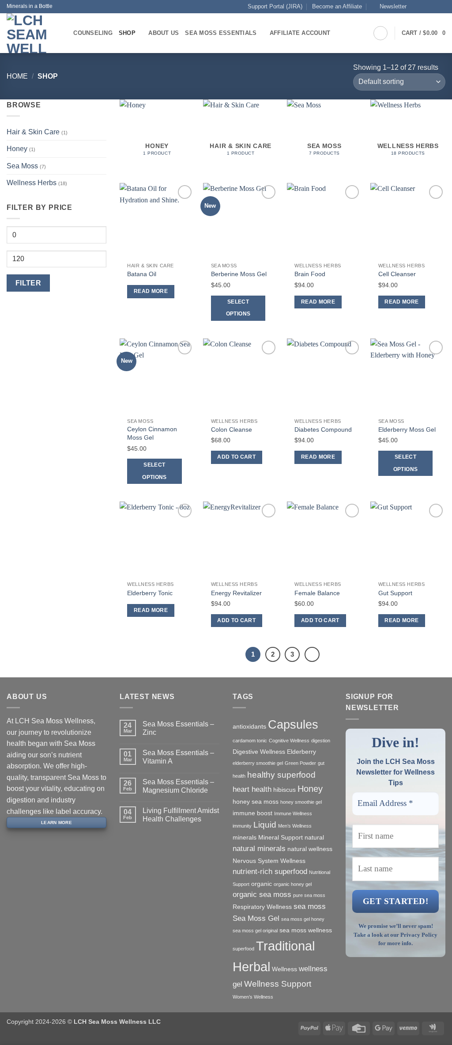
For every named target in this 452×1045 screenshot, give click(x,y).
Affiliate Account (300, 33)
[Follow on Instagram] (424, 7)
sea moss (310, 906)
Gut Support (395, 593)
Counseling (93, 33)
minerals (244, 837)
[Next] (312, 654)
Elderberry (301, 751)
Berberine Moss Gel (239, 273)
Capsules (293, 724)
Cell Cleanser (397, 273)
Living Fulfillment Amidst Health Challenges (181, 815)
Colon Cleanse (231, 429)
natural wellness (309, 848)
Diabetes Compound (323, 429)
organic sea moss (262, 894)
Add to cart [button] (236, 457)
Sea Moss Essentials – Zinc (178, 728)
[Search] (63, 33)
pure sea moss (309, 895)
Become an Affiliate (337, 6)
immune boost (252, 813)
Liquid (264, 824)
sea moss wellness (305, 930)
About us (163, 33)
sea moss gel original (255, 930)
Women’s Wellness (253, 996)
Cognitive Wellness (289, 740)
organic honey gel (293, 884)
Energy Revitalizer (236, 593)
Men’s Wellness (295, 825)
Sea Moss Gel (256, 918)
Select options (238, 308)
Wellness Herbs (31, 182)
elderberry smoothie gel (258, 763)
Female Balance (317, 593)
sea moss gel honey (302, 919)
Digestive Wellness (259, 751)
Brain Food (309, 273)
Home (17, 76)
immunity (242, 825)
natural (314, 837)
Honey (17, 148)
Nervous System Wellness (269, 860)
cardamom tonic (250, 740)
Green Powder (300, 763)
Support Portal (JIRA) (275, 6)
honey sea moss (256, 801)
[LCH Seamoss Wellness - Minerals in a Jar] (27, 33)
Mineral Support (280, 837)
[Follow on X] (432, 7)
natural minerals (259, 848)
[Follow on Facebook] (415, 7)
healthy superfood (281, 774)
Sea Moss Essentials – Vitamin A (178, 757)
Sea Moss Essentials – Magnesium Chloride (178, 786)
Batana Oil (141, 273)
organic (261, 883)
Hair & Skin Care (33, 132)
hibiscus (284, 789)
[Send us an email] (441, 7)
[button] (389, 6)
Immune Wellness (293, 813)
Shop (127, 33)
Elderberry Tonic (150, 593)
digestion (320, 740)
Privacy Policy (418, 934)
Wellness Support (277, 983)
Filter (28, 283)
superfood (243, 948)
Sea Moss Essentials (220, 33)
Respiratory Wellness (262, 906)
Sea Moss (22, 166)
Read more (151, 291)
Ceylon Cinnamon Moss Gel (152, 433)
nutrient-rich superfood (270, 871)
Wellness (284, 969)
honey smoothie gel (301, 802)
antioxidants (249, 726)
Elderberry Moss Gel (407, 429)
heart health (252, 789)
